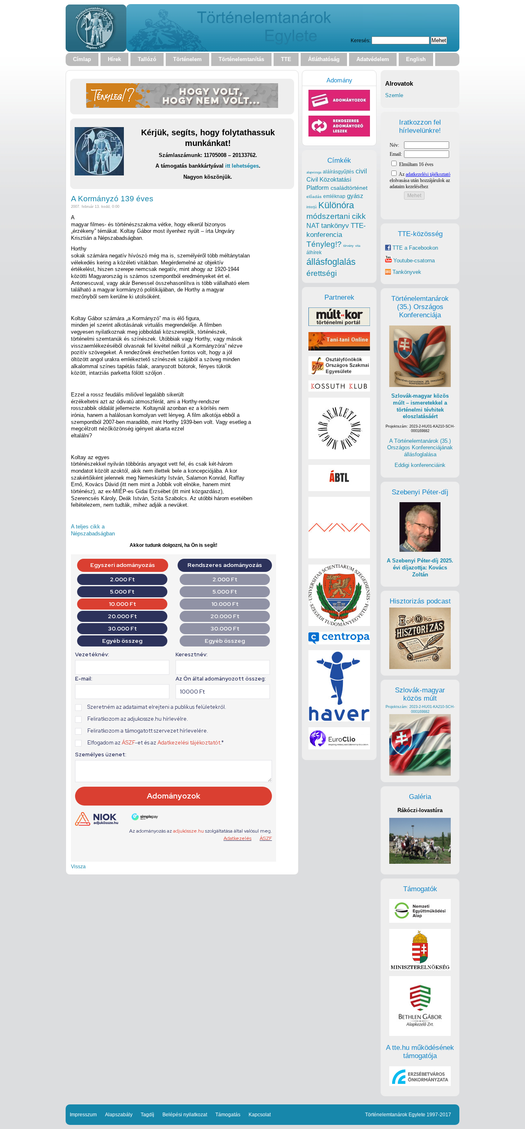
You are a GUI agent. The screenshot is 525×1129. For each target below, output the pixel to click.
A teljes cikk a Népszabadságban (93, 530)
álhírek (314, 252)
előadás (314, 196)
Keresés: (360, 40)
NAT (313, 225)
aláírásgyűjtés (338, 172)
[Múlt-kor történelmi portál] (339, 324)
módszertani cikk (336, 216)
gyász (355, 195)
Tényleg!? (324, 244)
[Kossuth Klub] (339, 390)
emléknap (334, 196)
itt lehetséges (242, 166)
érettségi (321, 273)
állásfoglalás (331, 262)
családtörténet (349, 187)
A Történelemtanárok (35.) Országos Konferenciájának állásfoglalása (420, 448)
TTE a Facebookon (414, 248)
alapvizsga (313, 172)
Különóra (336, 205)
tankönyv (335, 226)
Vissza (78, 866)
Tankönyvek (407, 272)
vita (357, 246)
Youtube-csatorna (413, 260)
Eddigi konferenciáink (420, 465)
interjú (311, 207)
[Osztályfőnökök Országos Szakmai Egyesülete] (339, 373)
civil (361, 171)
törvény (348, 246)
